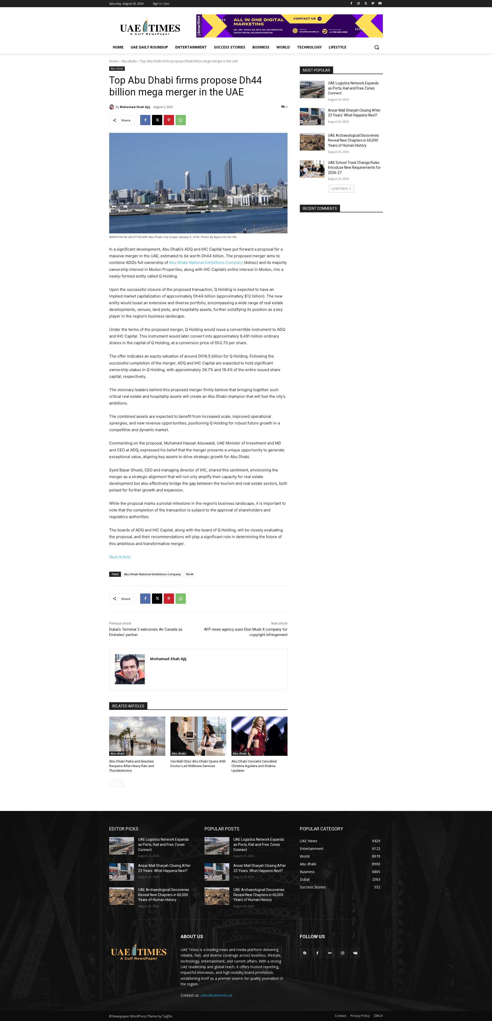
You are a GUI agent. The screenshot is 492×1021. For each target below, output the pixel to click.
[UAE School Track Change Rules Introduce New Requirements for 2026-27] (312, 169)
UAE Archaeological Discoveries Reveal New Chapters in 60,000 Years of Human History (353, 140)
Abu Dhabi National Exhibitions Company (206, 262)
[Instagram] (359, 4)
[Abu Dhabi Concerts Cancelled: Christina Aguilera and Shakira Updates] (259, 736)
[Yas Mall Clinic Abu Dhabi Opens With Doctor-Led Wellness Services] (198, 736)
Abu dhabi (129, 61)
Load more (340, 188)
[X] (366, 4)
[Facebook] (351, 4)
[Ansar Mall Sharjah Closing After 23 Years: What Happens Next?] (312, 116)
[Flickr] (330, 953)
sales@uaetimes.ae (216, 995)
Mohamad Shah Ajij (135, 107)
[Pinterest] (169, 120)
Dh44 (189, 574)
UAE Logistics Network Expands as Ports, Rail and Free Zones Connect (353, 88)
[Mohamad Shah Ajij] (112, 107)
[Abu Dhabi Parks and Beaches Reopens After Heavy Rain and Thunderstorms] (137, 736)
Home (113, 61)
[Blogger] (305, 953)
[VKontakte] (355, 953)
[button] (377, 47)
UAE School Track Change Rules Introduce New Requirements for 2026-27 (354, 168)
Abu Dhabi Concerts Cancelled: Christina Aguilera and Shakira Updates (254, 765)
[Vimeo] (373, 4)
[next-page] (120, 783)
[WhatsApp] (181, 120)
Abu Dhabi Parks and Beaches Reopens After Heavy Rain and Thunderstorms (131, 765)
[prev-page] (112, 783)
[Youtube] (380, 4)
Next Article (120, 556)
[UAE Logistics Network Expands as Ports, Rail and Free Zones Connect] (312, 89)
